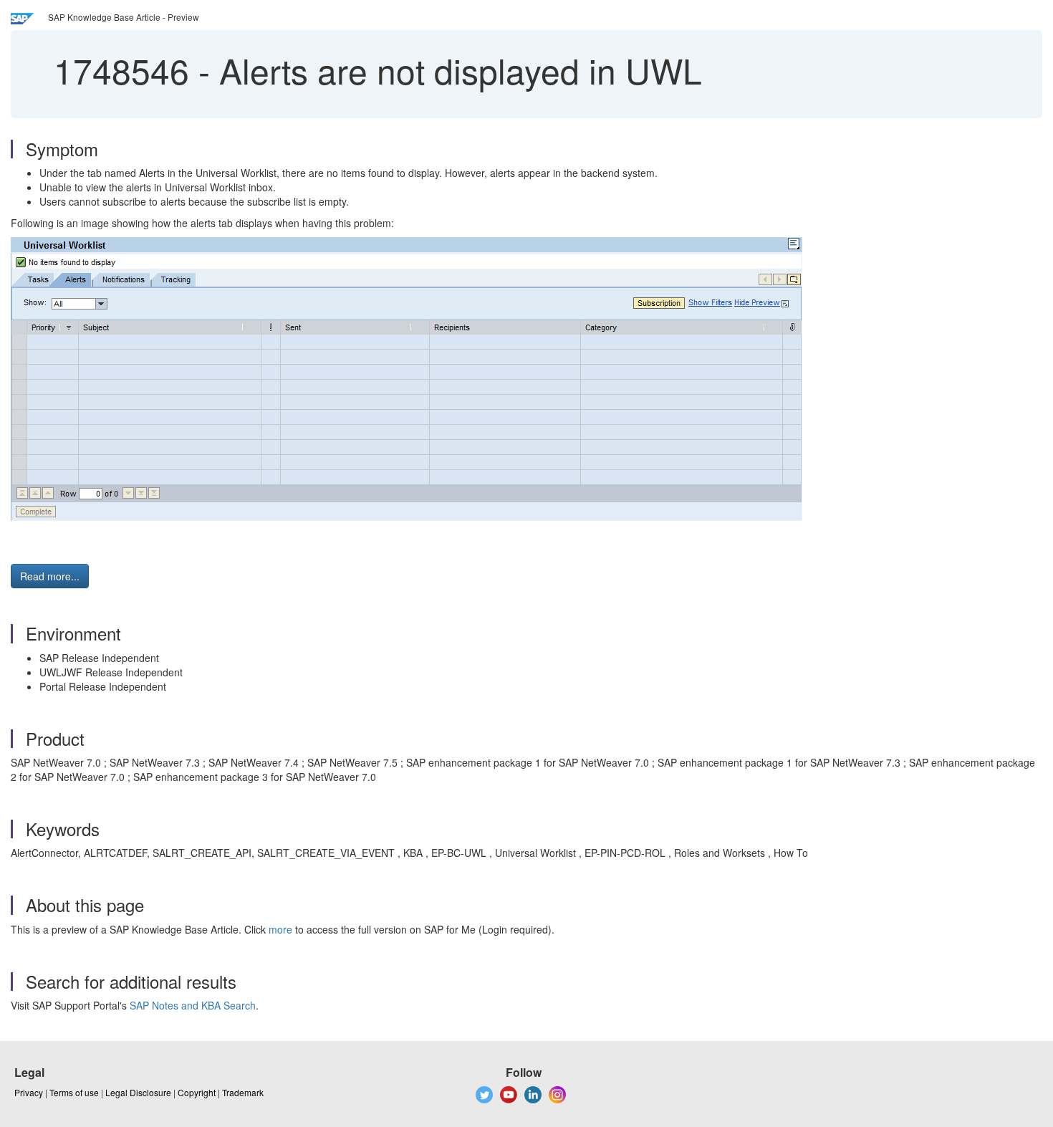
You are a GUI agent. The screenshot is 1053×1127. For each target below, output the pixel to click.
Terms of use (74, 1092)
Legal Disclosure (138, 1092)
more (280, 929)
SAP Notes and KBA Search (193, 1005)
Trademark (243, 1092)
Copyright (197, 1092)
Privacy (28, 1092)
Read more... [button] (50, 576)
